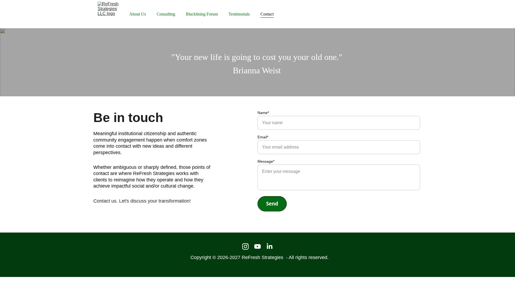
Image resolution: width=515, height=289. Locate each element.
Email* (263, 137)
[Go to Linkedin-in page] (269, 246)
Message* (266, 161)
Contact (267, 14)
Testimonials (239, 14)
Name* (263, 113)
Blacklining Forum (202, 14)
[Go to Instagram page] (245, 246)
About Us (137, 14)
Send (272, 203)
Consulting (166, 14)
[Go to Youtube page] (257, 246)
